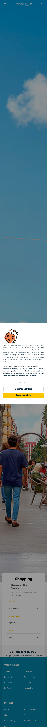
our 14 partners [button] (28, 345)
